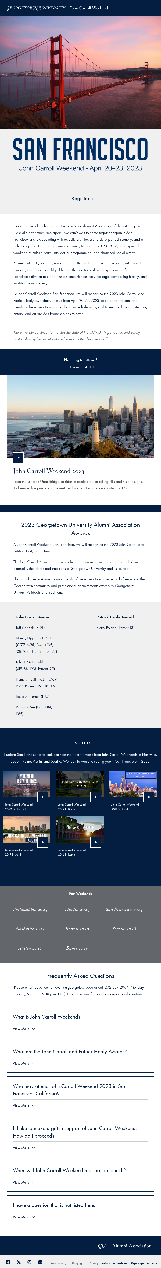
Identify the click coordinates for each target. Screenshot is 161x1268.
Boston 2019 (77, 930)
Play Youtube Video (18, 458)
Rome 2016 (77, 949)
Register (80, 198)
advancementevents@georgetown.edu (63, 987)
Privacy (94, 1263)
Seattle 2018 (124, 930)
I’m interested (80, 367)
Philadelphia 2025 (30, 910)
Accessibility (59, 1263)
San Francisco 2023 (124, 910)
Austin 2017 (30, 949)
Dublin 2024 (77, 910)
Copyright (78, 1263)
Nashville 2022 (30, 930)
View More (21, 1029)
